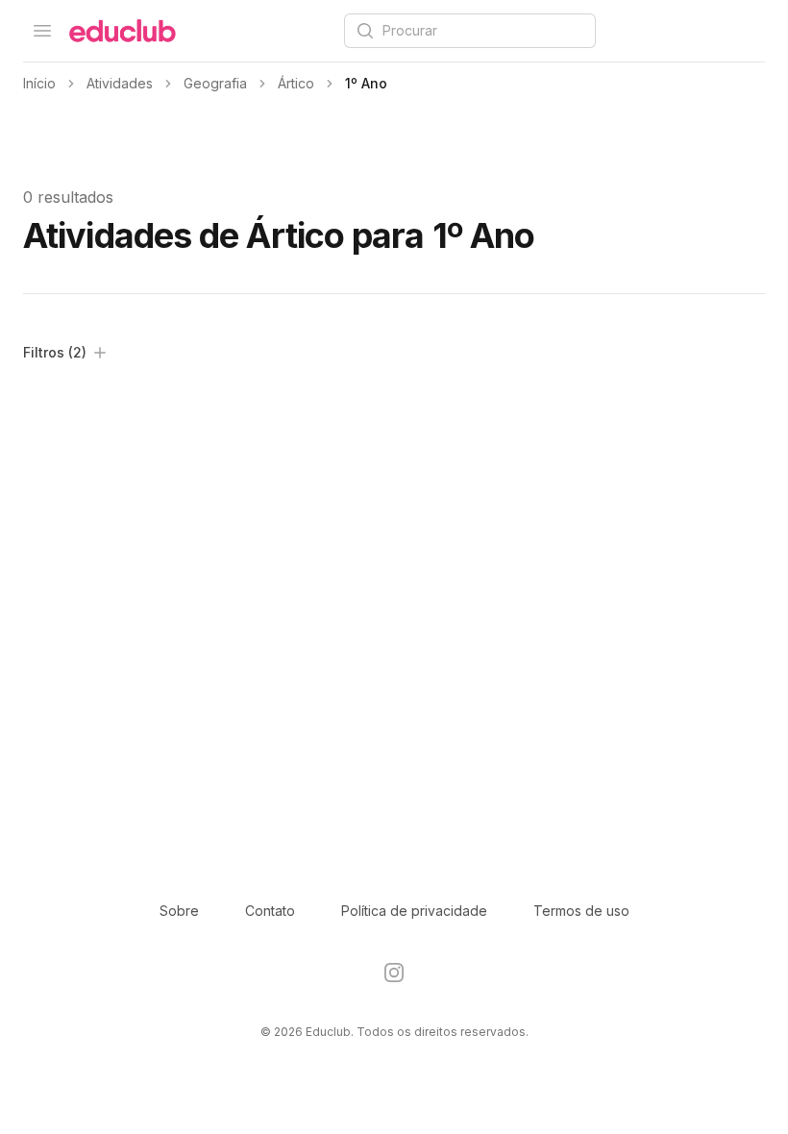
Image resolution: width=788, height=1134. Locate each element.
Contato (270, 910)
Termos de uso (581, 910)
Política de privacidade (414, 910)
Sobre (179, 910)
